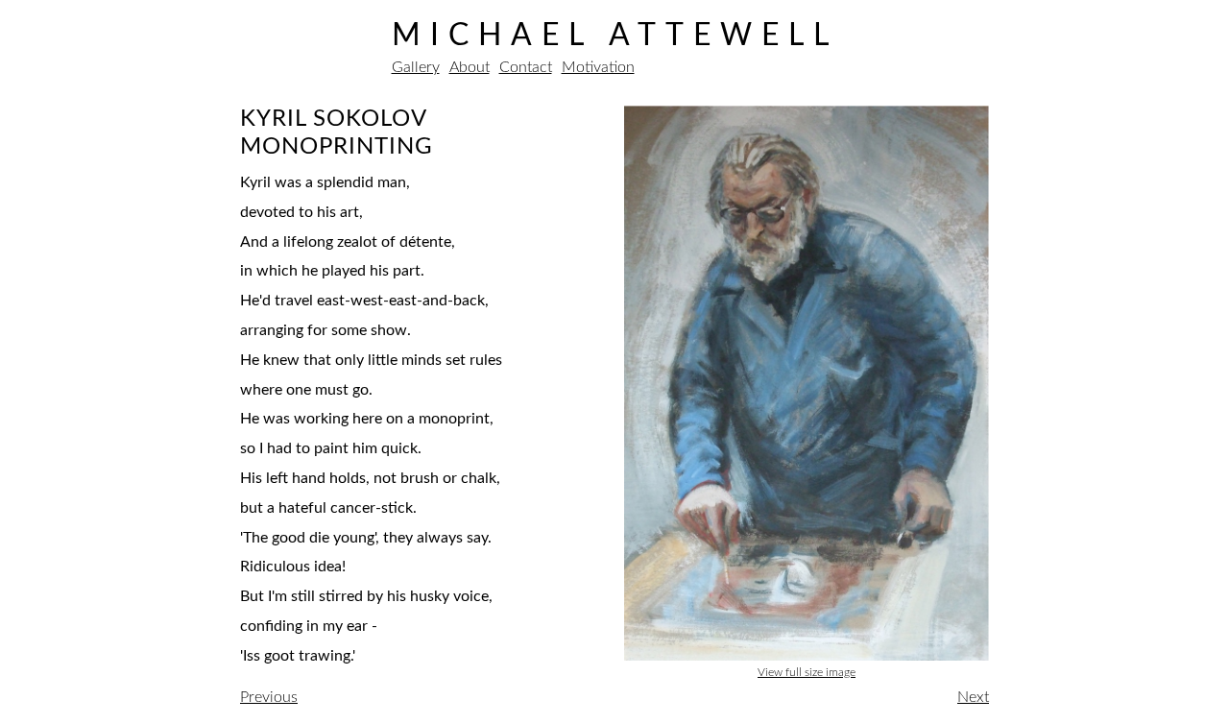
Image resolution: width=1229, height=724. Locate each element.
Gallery (416, 67)
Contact (525, 67)
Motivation (598, 67)
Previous (269, 697)
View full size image (806, 672)
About (469, 67)
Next (973, 697)
